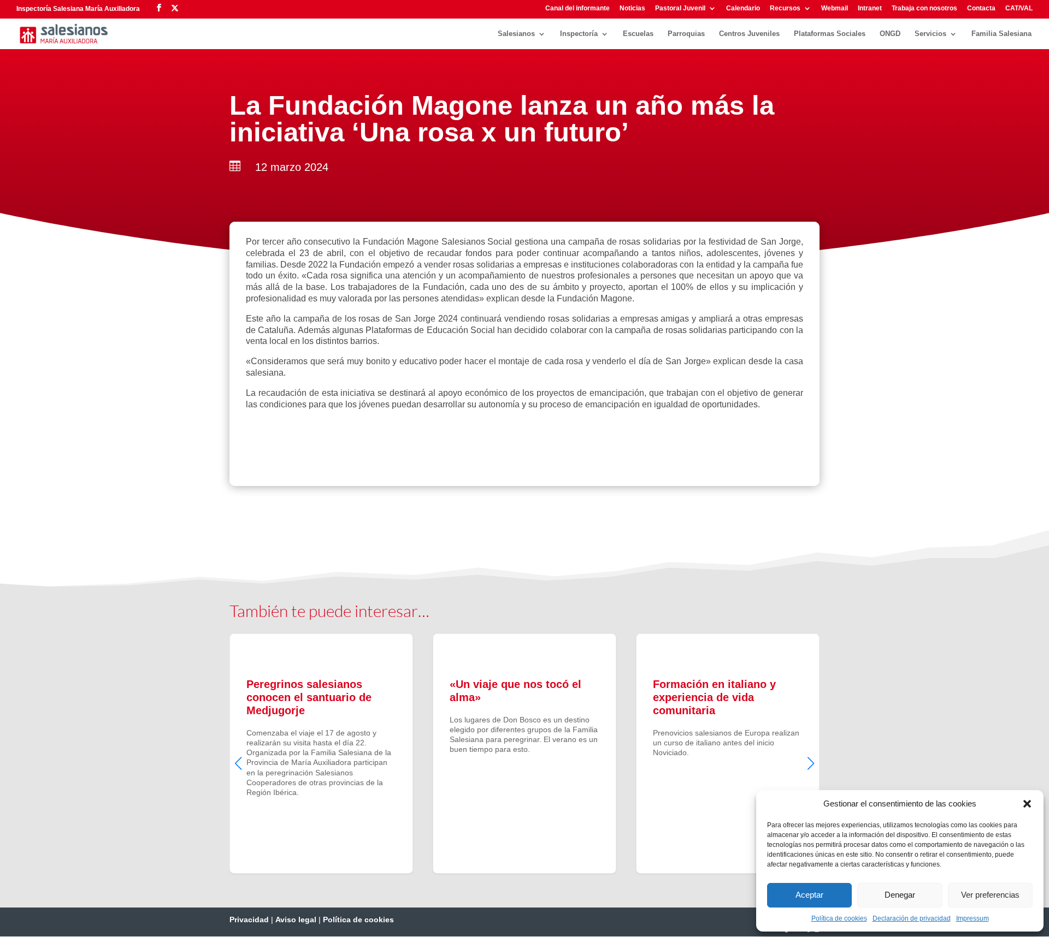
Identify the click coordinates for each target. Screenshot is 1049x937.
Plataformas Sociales (829, 34)
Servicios (930, 34)
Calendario (743, 8)
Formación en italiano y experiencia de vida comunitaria (728, 753)
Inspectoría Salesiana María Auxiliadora (78, 9)
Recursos (785, 8)
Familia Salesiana (1001, 34)
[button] (1027, 803)
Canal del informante (577, 8)
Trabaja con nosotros (924, 8)
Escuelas (638, 34)
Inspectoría (579, 34)
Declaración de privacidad (912, 918)
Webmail (834, 8)
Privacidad (249, 919)
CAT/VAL (1019, 8)
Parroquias (686, 34)
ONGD (890, 34)
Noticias (632, 8)
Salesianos (516, 34)
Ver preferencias (990, 894)
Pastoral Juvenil (680, 8)
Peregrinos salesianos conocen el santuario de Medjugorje (321, 753)
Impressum (972, 918)
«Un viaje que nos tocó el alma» (524, 753)
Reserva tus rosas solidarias (326, 441)
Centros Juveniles (749, 34)
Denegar (900, 894)
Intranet (870, 8)
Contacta (981, 8)
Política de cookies (839, 918)
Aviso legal (295, 919)
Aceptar (809, 894)
